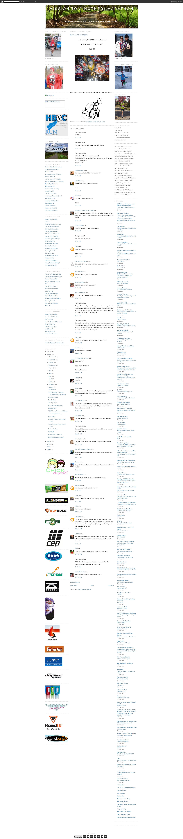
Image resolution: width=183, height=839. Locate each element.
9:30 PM (78, 267)
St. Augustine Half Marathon (124, 289)
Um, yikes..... (120, 685)
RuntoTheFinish (122, 429)
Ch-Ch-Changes (121, 267)
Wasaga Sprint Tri (50, 176)
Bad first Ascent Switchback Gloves (126, 325)
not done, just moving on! (123, 658)
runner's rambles (122, 242)
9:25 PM (78, 256)
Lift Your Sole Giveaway (55, 405)
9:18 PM (78, 231)
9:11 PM (78, 205)
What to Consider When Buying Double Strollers (125, 544)
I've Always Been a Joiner (124, 358)
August (51, 368)
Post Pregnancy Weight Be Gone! (127, 727)
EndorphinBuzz (79, 401)
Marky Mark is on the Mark (125, 346)
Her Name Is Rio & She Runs (125, 541)
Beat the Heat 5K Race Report (124, 523)
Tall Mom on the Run (123, 260)
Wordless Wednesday (122, 679)
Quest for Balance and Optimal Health (126, 703)
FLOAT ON (120, 266)
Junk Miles (120, 390)
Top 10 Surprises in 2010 (123, 780)
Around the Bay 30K (51, 208)
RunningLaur (79, 439)
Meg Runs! (120, 669)
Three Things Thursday (55, 414)
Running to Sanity (122, 677)
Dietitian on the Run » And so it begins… (126, 251)
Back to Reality (52, 429)
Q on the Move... (122, 790)
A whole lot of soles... (123, 366)
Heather (77, 496)
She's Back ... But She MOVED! (125, 754)
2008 (48, 444)
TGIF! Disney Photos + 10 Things (57, 411)
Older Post (111, 585)
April (50, 379)
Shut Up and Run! (122, 272)
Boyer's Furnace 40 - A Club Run (125, 490)
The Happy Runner (122, 330)
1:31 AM (78, 470)
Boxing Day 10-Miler (51, 219)
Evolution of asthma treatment (124, 735)
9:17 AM (78, 567)
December (52, 357)
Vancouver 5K (120, 347)
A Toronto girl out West (82, 358)
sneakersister (121, 515)
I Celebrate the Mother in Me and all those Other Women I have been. (126, 445)
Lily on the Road (122, 690)
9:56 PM (78, 298)
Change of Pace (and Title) (123, 510)
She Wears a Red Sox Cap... (125, 310)
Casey (77, 337)
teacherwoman (79, 170)
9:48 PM (78, 277)
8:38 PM (78, 544)
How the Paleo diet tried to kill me (125, 462)
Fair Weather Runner (123, 657)
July (50, 371)
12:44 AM (78, 457)
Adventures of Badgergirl (124, 408)
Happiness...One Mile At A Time (126, 574)
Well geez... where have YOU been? (126, 637)
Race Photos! (52, 416)
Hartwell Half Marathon (51, 303)
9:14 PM (78, 220)
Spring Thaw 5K (49, 203)
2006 (48, 449)
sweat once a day (122, 302)
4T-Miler (47, 222)
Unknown (78, 485)
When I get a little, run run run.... (127, 466)
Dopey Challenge (121, 319)
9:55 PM (78, 288)
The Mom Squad (121, 705)
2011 (48, 352)
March (51, 382)
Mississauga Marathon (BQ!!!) (53, 196)
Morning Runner (122, 562)
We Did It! (51, 432)
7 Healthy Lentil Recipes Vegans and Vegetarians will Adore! (126, 296)
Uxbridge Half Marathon (52, 201)
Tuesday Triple (52, 403)
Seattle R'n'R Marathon (51, 243)
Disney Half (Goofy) (50, 265)
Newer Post (73, 585)
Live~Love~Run (122, 495)
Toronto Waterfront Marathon (53, 167)
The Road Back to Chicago (125, 663)
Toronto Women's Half (51, 293)
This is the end (120, 563)
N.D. (76, 506)
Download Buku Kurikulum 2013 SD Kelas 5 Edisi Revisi (126, 497)
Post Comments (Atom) (84, 589)
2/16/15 (119, 468)
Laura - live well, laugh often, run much (125, 600)
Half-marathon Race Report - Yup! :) (126, 504)
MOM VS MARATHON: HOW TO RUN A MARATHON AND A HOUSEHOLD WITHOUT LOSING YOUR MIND (126, 712)
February (51, 384)
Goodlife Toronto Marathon (53, 224)
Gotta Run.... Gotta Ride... (124, 437)
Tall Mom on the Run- (123, 799)
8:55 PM (78, 176)
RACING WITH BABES (124, 549)
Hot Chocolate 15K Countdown (125, 557)
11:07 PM (78, 411)
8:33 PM (78, 148)
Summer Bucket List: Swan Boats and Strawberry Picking (126, 312)
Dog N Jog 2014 (121, 537)
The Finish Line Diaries (124, 811)
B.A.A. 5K (48, 305)
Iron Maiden (120, 766)
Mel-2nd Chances (80, 292)
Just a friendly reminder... (123, 697)
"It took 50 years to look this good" (126, 474)
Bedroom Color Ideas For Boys (125, 582)
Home (92, 585)
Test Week (119, 576)
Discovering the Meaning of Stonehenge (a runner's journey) (126, 648)
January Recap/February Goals (124, 391)
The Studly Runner (122, 801)
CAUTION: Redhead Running (126, 568)
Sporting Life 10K (50, 198)
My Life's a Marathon (123, 338)
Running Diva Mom (81, 261)
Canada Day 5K (49, 191)
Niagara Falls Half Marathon (53, 274)
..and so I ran (121, 771)
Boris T (77, 348)
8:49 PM (78, 165)
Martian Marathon (50, 205)
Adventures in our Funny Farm (126, 460)
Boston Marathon (121, 424)
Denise (77, 377)
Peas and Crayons (122, 294)
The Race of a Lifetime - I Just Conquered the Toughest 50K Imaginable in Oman (124, 275)
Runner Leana (121, 696)
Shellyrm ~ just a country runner (84, 210)
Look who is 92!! (121, 691)
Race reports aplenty (122, 629)
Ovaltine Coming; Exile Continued (125, 398)
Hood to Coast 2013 (122, 588)
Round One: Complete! (55, 434)
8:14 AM (78, 480)
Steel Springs (79, 271)
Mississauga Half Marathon (53, 298)
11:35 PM (78, 434)
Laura (76, 388)
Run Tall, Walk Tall (123, 324)
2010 (48, 354)
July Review (120, 665)
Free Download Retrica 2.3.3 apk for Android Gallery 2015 (126, 481)
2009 (48, 441)
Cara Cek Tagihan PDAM (123, 404)
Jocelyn (77, 462)
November (52, 360)
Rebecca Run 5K (50, 186)
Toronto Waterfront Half (52, 226)
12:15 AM (78, 444)
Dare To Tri (120, 641)
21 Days (119, 521)
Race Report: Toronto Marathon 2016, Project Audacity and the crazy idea (126, 368)
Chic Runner (121, 226)
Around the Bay (49, 258)
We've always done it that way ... (125, 551)
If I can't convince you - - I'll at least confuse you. (126, 451)
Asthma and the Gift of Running (126, 733)
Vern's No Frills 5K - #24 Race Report (126, 760)
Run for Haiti (52, 400)
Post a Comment (75, 582)
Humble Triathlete (122, 779)
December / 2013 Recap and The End (126, 569)
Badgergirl (78, 416)
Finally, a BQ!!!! (121, 622)
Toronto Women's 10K (51, 231)
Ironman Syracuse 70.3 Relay (53, 174)
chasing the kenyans (123, 288)
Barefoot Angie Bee (123, 443)
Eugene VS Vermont (122, 418)
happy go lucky (121, 809)
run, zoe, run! (121, 586)
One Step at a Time (122, 740)
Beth (76, 548)
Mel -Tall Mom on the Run (82, 449)
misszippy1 (120, 234)
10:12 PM (78, 383)
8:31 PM (78, 138)
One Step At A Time (123, 384)
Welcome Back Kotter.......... (124, 531)
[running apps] (49, 95)
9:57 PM (78, 315)
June (50, 373)
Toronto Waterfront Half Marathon (54, 343)
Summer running (121, 354)
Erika (76, 246)
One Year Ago (52, 408)
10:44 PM (78, 396)
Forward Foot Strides (123, 402)
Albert (77, 195)
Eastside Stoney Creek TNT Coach (125, 528)
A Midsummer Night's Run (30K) (54, 181)
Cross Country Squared (124, 627)
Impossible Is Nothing (123, 555)
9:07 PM (78, 191)
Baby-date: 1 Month (122, 608)
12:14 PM (78, 529)
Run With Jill (121, 423)
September (52, 365)
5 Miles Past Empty (123, 282)
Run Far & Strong (122, 683)
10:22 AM (78, 512)
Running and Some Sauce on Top (127, 721)
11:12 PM (78, 421)
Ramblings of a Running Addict (126, 764)
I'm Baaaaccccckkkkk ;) (123, 741)
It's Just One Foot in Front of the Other (126, 487)
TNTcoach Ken (79, 475)
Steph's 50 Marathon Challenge (126, 613)
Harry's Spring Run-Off (51, 255)
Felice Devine (79, 225)
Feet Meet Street (122, 396)
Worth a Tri (120, 785)
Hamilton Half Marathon (52, 317)
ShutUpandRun (79, 282)
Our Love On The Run (123, 621)
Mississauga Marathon (51, 248)
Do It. (118, 758)
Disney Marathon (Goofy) (52, 263)
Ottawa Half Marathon (51, 296)
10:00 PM (78, 343)
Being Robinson (80, 572)
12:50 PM (78, 577)
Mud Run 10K (49, 291)
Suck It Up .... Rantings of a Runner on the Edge (125, 375)
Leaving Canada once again (56, 437)
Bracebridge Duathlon (51, 184)
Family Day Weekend (122, 385)
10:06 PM (78, 373)
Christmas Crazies (121, 729)
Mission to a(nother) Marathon (91, 9)
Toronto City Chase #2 (51, 236)
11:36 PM (78, 554)
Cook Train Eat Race (123, 814)
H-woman (78, 181)
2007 (48, 447)
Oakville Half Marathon (52, 169)
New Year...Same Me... (123, 283)
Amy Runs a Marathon (124, 593)
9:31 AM (78, 501)
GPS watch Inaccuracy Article (124, 723)
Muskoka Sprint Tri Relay (52, 239)
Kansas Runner (121, 535)
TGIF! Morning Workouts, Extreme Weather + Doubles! (57, 393)
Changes (119, 517)
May (50, 376)
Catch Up (119, 594)
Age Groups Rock (122, 416)
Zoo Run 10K (49, 172)
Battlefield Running (123, 213)
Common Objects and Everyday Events (126, 805)
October (51, 362)
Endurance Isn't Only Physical (126, 817)
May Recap (120, 602)
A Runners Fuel (121, 352)
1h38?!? (119, 748)
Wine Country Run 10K (52, 289)
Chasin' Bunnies (122, 473)
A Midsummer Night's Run (52, 234)
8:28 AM (78, 491)
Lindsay (77, 534)
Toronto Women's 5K (51, 279)
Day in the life (120, 261)
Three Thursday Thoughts (123, 643)
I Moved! (119, 717)
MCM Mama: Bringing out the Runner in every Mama (126, 204)
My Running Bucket (123, 580)
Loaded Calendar (53, 397)
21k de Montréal (49, 253)
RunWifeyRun (121, 752)
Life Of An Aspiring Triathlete (126, 787)
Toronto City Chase (50, 193)
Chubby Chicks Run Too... (124, 509)
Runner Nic (120, 796)
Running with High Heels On (125, 479)
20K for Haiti (52, 389)
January (51, 387)
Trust (118, 438)
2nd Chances (121, 793)
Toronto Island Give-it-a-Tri (53, 179)
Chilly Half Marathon (51, 210)
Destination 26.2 (122, 607)
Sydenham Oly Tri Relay (52, 189)
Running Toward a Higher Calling (125, 634)
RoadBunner (121, 318)
